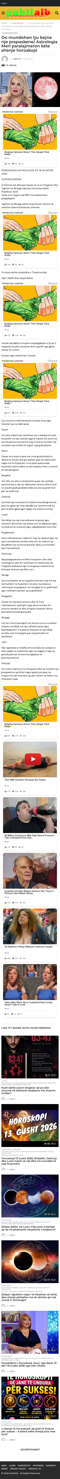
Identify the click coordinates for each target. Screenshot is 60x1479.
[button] (3, 13)
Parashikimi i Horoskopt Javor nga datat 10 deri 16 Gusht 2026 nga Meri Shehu (27, 1359)
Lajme (4, 1081)
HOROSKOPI (9, 33)
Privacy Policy (18, 1469)
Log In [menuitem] (4, 3)
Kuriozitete (24, 1465)
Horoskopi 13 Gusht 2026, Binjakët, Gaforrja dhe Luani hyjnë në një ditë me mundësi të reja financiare (29, 1161)
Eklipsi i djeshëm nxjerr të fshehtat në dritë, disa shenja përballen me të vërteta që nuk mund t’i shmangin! (29, 1297)
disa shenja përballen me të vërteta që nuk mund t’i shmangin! (25, 1288)
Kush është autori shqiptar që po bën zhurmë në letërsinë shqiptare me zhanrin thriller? (28, 1084)
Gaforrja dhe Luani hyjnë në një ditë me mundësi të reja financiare (27, 1152)
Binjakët (17, 1149)
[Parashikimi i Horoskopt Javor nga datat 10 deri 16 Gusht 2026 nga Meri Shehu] (30, 1332)
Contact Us (34, 1469)
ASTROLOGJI (6, 1149)
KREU (4, 1465)
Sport (4, 1469)
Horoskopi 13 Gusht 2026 (12, 1155)
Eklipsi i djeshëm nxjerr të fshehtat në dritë (22, 1291)
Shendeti (51, 1465)
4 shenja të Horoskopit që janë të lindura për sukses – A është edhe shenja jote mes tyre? (27, 1424)
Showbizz (38, 1465)
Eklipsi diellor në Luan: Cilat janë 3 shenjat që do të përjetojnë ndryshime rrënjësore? (25, 1223)
